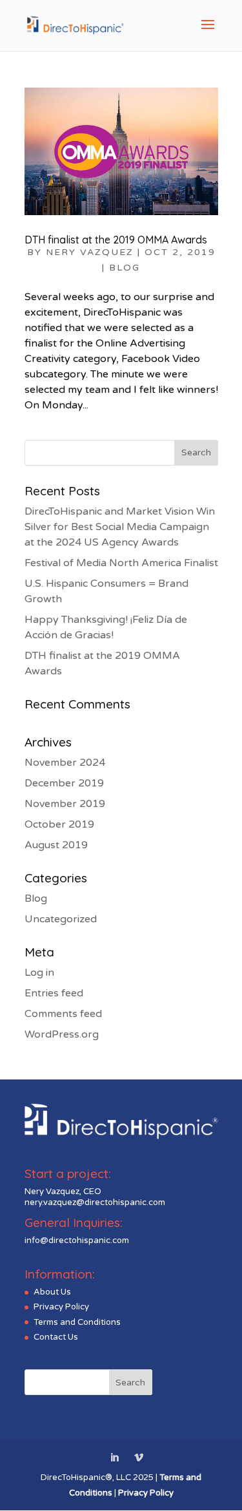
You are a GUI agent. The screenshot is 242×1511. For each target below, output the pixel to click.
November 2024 (65, 762)
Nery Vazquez (90, 252)
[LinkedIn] (114, 1459)
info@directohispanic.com (77, 1240)
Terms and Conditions (77, 1322)
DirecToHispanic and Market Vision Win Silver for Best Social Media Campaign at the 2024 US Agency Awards (120, 527)
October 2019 (59, 824)
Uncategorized (61, 919)
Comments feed (63, 1013)
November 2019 (65, 803)
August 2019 (56, 845)
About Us (52, 1292)
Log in (39, 972)
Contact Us (56, 1337)
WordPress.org (62, 1034)
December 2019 (64, 783)
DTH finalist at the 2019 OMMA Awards (116, 239)
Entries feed (54, 993)
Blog (124, 267)
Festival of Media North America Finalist (121, 562)
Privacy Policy (61, 1307)
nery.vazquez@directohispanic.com (95, 1202)
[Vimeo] (138, 1459)
